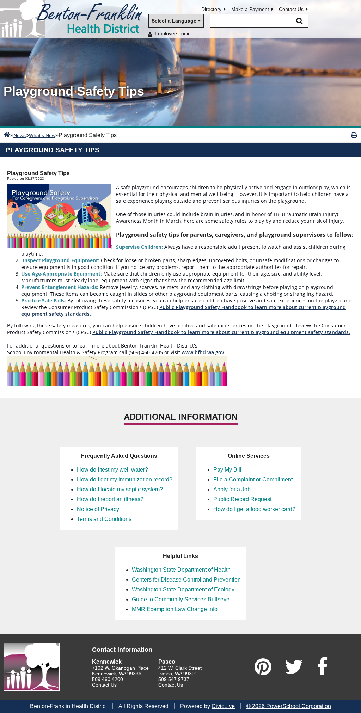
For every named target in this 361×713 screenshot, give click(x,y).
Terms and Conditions (104, 519)
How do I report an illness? (110, 499)
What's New (42, 135)
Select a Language (174, 21)
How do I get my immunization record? (124, 479)
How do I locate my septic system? (120, 489)
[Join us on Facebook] (322, 667)
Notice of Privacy (98, 509)
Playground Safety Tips (52, 150)
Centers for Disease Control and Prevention (186, 580)
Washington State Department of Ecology (183, 589)
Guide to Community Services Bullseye (181, 599)
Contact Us (291, 9)
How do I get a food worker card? (254, 509)
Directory (211, 9)
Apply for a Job (232, 489)
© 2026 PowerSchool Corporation (288, 706)
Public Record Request (242, 499)
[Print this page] (354, 135)
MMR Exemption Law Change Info (175, 609)
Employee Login (173, 33)
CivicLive (223, 706)
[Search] (299, 20)
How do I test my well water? (112, 470)
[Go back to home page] (74, 19)
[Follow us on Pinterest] (263, 667)
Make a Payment (250, 9)
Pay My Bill (227, 470)
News (19, 135)
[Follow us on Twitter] (294, 667)
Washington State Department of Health (181, 570)
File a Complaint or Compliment (253, 479)
